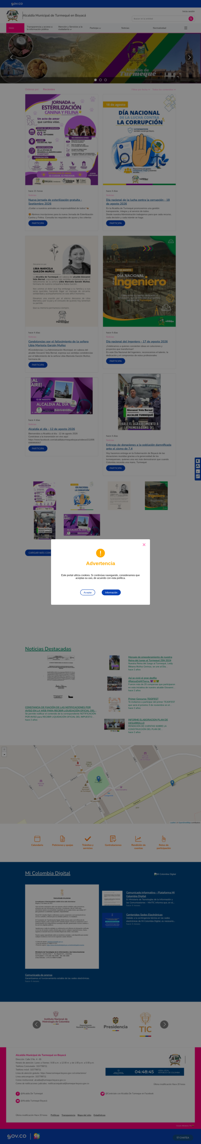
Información (111, 592)
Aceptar (88, 592)
